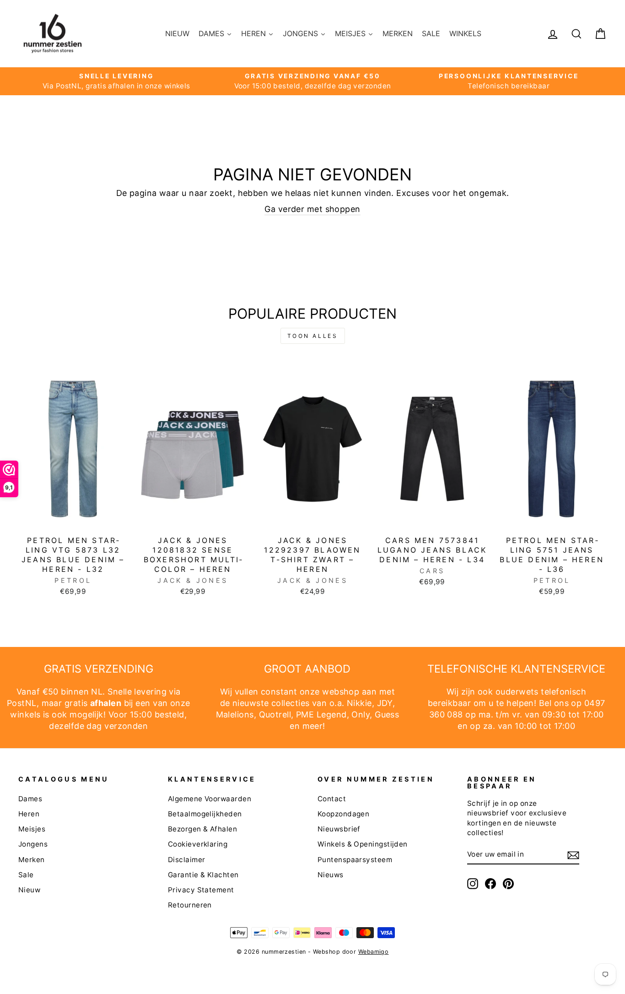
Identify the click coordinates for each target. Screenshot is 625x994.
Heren (28, 813)
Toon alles (312, 335)
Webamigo (373, 951)
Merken (31, 859)
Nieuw (29, 889)
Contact (332, 798)
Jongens (33, 844)
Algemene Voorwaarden (209, 798)
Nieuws (331, 874)
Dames (30, 798)
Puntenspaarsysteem (355, 859)
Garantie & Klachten (203, 874)
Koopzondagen (343, 813)
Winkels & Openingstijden (363, 844)
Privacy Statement (201, 889)
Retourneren (190, 905)
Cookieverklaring (197, 844)
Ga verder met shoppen (312, 209)
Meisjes (31, 829)
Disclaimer (186, 859)
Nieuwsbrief (339, 829)
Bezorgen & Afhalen (202, 829)
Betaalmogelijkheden (205, 813)
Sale (26, 874)
